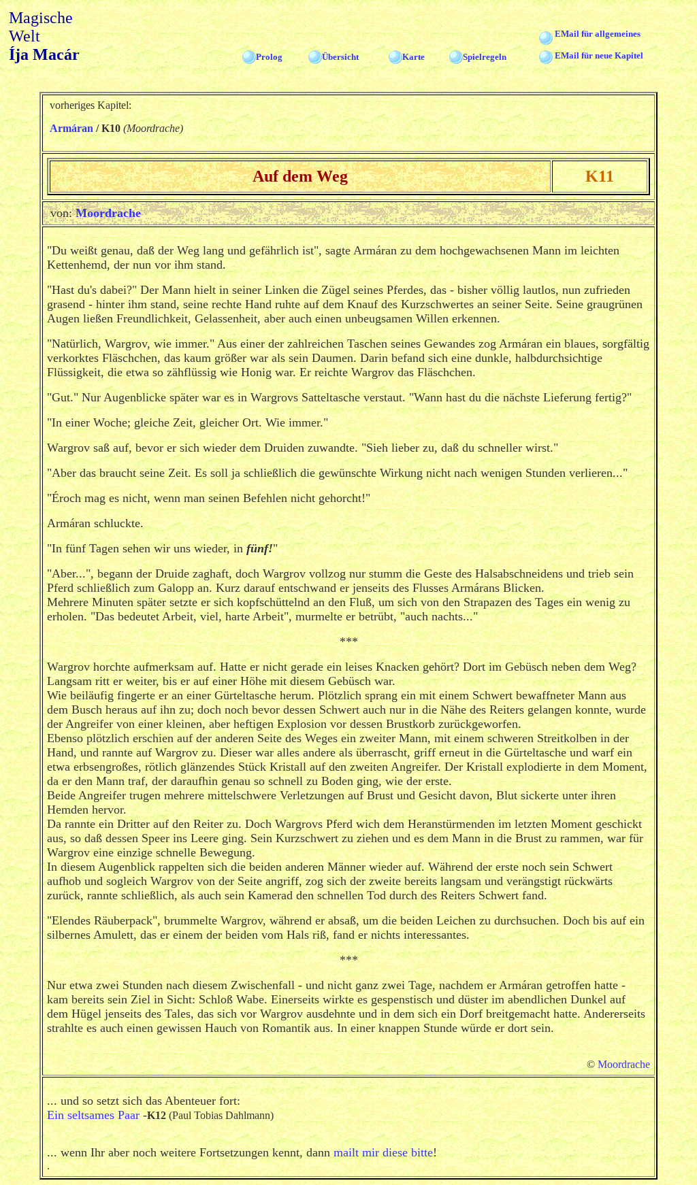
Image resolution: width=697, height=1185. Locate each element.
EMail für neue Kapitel (599, 55)
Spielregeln (484, 57)
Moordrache (108, 213)
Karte (413, 57)
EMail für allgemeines (598, 34)
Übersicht (340, 57)
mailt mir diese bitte (383, 1152)
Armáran (71, 128)
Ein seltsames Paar (93, 1115)
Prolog (269, 57)
